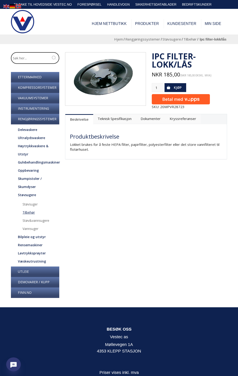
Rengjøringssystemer (142, 39)
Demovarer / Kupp (34, 282)
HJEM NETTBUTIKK (109, 24)
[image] (105, 79)
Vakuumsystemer (33, 98)
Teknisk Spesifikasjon (115, 118)
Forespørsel (89, 4)
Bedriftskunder (197, 4)
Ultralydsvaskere (31, 138)
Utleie (23, 271)
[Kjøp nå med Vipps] (181, 98)
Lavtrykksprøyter (32, 253)
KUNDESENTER (181, 24)
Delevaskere (27, 129)
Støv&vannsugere (36, 220)
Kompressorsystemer (37, 87)
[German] (13, 6)
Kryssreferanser (183, 118)
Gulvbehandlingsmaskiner (39, 162)
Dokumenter (151, 118)
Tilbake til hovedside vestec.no (43, 4)
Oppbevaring (28, 170)
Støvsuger (30, 204)
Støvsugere (171, 39)
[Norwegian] (19, 6)
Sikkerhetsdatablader (155, 4)
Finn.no (25, 292)
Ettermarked (30, 77)
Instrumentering (33, 108)
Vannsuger (30, 228)
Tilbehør (190, 39)
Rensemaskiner (30, 245)
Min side (213, 24)
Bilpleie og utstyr (32, 237)
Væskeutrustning (32, 261)
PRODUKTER (147, 24)
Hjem (118, 39)
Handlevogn (118, 4)
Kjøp (178, 87)
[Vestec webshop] (22, 21)
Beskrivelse (79, 119)
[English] (6, 6)
